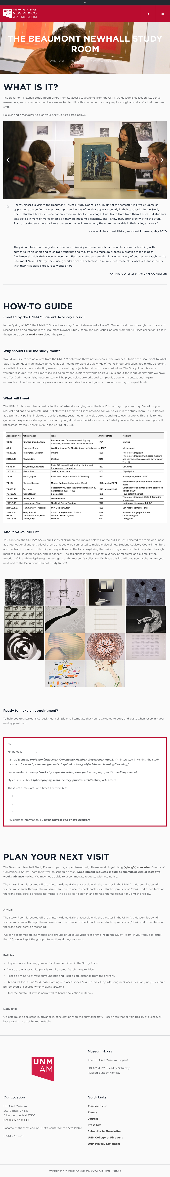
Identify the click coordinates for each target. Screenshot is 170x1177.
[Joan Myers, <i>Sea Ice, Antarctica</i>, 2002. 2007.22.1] (65, 619)
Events (92, 1112)
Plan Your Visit (98, 1106)
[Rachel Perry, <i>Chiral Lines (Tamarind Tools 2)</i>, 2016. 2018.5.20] (65, 673)
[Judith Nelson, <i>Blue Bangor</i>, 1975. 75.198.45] (65, 646)
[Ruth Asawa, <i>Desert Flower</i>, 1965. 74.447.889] (105, 646)
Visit (62, 60)
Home (52, 60)
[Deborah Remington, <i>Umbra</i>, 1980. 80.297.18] (105, 592)
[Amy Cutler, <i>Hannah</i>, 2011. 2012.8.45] (105, 673)
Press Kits (94, 1125)
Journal (93, 1118)
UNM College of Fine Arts (105, 1137)
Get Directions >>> (16, 1120)
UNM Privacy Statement (104, 1143)
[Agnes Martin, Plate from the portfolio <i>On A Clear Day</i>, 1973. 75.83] (105, 619)
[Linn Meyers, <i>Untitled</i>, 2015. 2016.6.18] (146, 592)
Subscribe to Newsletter (104, 1131)
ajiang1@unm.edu (137, 867)
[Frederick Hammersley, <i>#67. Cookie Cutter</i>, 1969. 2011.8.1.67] (146, 646)
